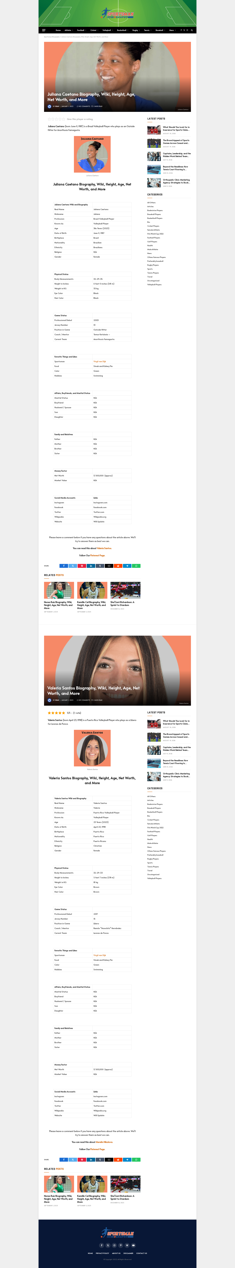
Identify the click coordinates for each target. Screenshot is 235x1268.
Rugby (135, 30)
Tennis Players (153, 273)
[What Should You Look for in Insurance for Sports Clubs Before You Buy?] (154, 130)
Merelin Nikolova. (104, 1141)
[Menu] (43, 30)
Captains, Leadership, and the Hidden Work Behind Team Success (177, 155)
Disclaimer (128, 1253)
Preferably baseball (155, 261)
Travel (149, 277)
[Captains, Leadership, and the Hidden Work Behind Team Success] (154, 156)
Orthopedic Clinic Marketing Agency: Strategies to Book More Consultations (176, 181)
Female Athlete (153, 230)
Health (150, 245)
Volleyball (107, 30)
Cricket (93, 30)
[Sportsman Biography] (117, 13)
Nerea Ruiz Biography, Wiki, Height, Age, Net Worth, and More (58, 605)
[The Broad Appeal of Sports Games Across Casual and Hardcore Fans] (154, 143)
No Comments (84, 106)
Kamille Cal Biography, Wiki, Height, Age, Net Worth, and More (91, 605)
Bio (148, 222)
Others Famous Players (156, 257)
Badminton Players (155, 210)
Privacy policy (102, 1253)
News (171, 30)
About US (116, 1253)
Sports (150, 269)
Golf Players (152, 241)
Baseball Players (154, 214)
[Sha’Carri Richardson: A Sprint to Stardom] (126, 590)
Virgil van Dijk (100, 361)
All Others (151, 202)
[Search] (191, 30)
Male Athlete (152, 249)
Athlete (68, 30)
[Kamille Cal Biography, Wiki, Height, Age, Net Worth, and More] (92, 590)
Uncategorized (153, 280)
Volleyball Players (154, 284)
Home (58, 30)
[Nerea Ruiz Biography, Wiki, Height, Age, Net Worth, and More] (59, 590)
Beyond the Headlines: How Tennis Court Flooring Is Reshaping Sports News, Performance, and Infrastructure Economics (175, 168)
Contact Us (141, 1253)
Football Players (153, 238)
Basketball (121, 30)
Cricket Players (153, 226)
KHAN (57, 106)
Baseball (159, 30)
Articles (150, 206)
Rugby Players (153, 265)
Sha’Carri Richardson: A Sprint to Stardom (122, 603)
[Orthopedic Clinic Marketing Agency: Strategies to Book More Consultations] (154, 182)
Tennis (146, 30)
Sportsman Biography (51, 37)
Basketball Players (154, 218)
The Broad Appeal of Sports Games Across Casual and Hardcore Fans (176, 141)
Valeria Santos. (104, 548)
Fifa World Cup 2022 (155, 234)
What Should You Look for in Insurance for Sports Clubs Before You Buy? (176, 128)
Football (80, 30)
